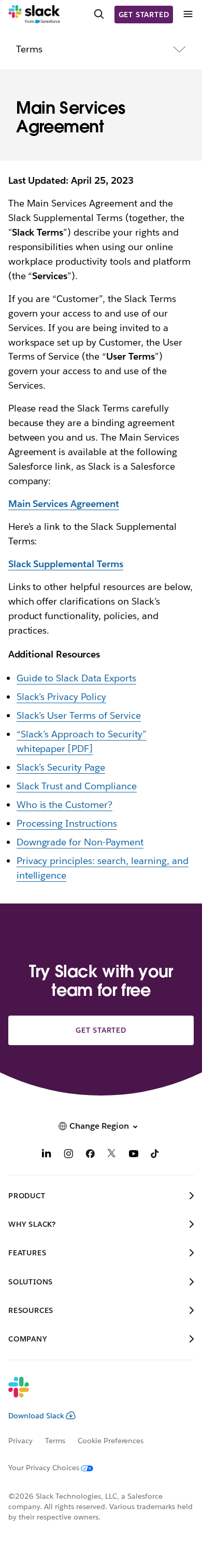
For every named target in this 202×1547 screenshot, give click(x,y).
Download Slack (36, 1415)
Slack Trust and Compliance (77, 786)
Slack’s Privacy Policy (62, 697)
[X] (112, 1155)
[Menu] (187, 14)
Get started (144, 14)
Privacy (20, 1440)
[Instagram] (68, 1155)
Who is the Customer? (65, 805)
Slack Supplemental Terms (65, 564)
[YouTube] (133, 1155)
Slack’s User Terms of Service (79, 715)
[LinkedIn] (46, 1155)
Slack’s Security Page (61, 767)
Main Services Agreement (64, 504)
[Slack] (34, 14)
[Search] (99, 14)
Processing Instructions (67, 823)
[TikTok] (155, 1155)
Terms (55, 1440)
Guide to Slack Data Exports (76, 678)
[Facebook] (90, 1155)
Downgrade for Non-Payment (80, 842)
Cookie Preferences (111, 1440)
